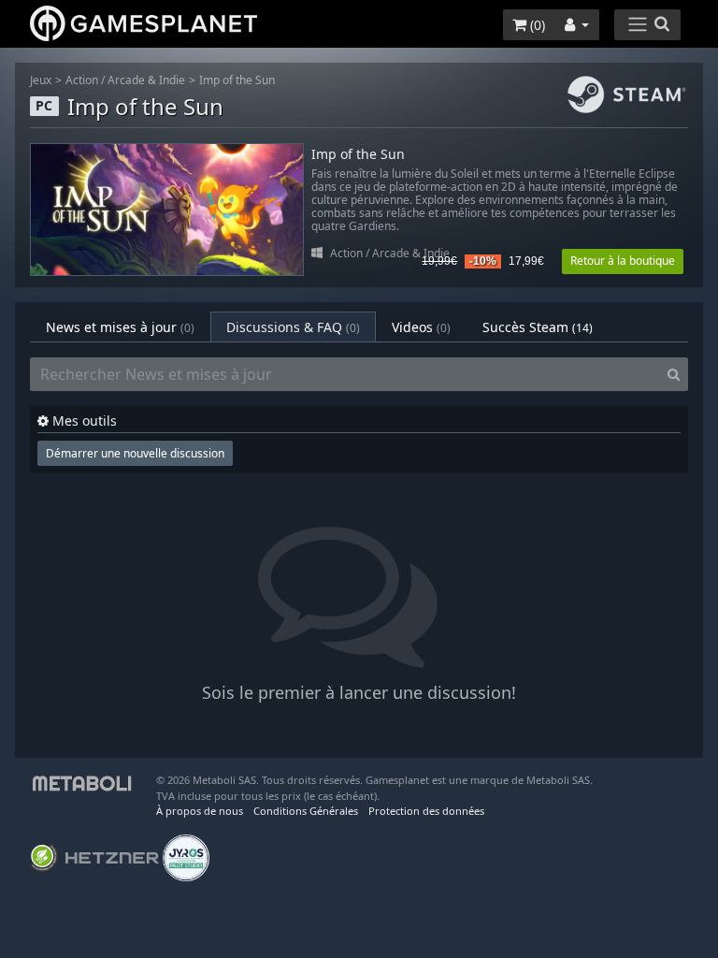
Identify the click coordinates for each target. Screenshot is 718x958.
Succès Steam (537, 327)
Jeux (40, 80)
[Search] (673, 374)
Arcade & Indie (146, 80)
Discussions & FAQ (293, 327)
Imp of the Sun (237, 80)
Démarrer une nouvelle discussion (135, 453)
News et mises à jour (120, 327)
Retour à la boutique (622, 261)
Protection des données (426, 811)
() (535, 25)
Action (81, 80)
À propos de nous (199, 811)
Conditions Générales (305, 811)
